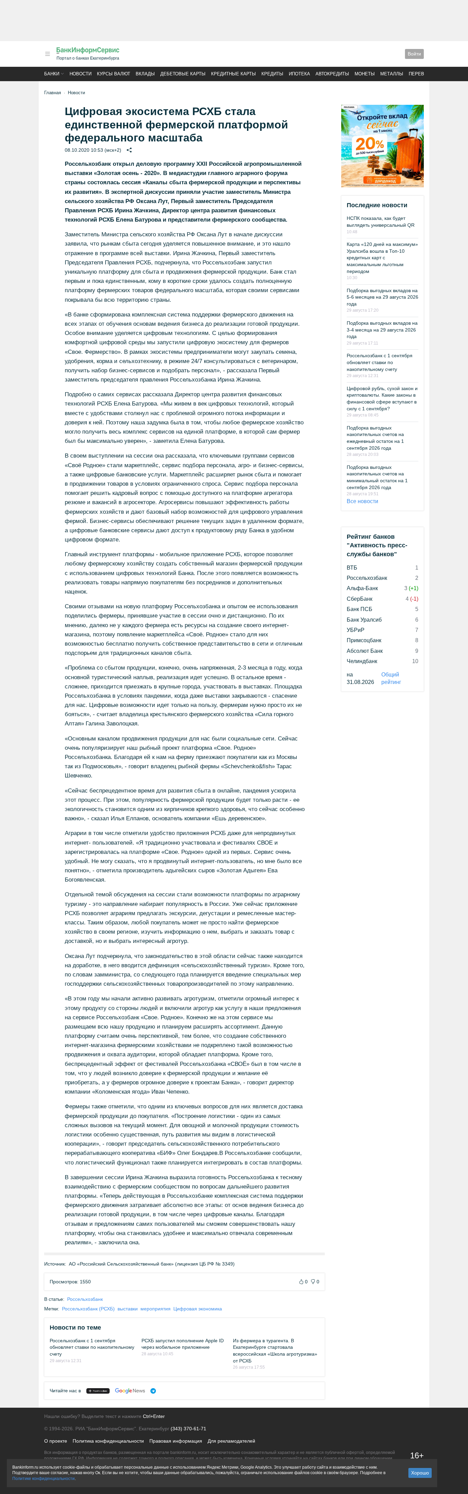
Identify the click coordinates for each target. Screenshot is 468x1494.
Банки (51, 73)
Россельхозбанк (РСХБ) (88, 1308)
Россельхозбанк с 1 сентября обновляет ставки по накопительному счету (92, 1347)
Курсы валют (113, 73)
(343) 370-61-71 (188, 1428)
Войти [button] (414, 54)
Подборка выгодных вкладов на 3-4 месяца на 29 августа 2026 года (382, 329)
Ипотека (299, 73)
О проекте (55, 1441)
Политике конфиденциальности (43, 1478)
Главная (52, 92)
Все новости (362, 501)
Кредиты (272, 73)
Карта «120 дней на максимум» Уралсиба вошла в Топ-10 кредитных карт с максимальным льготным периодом (382, 257)
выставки (128, 1308)
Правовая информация (175, 1441)
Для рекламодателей (231, 1441)
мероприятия (155, 1308)
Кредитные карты (233, 73)
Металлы (391, 73)
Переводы (422, 73)
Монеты (365, 73)
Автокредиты (332, 73)
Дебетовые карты (183, 73)
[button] (47, 54)
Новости (80, 73)
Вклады (145, 73)
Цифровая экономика (197, 1308)
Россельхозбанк (85, 1299)
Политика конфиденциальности (108, 1441)
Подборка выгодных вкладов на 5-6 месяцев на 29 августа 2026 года (382, 297)
